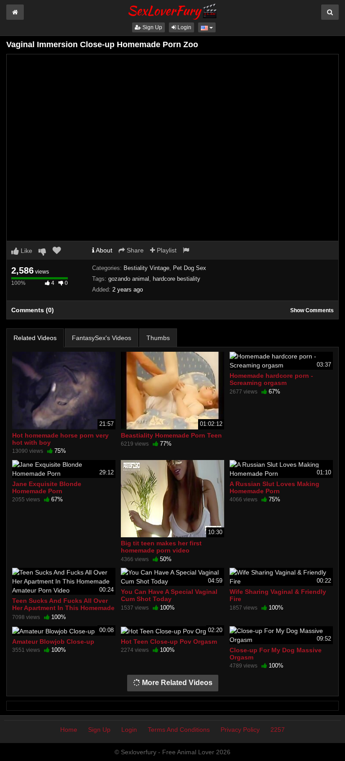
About (103, 250)
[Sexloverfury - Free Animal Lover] (172, 10)
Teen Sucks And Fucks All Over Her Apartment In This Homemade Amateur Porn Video (63, 608)
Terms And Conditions (179, 729)
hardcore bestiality (176, 278)
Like (25, 250)
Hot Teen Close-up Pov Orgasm (169, 641)
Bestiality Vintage (146, 268)
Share (134, 250)
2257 (277, 729)
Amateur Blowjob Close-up (53, 641)
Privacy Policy (240, 729)
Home (68, 729)
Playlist (166, 250)
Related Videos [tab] (35, 337)
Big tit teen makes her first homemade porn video (161, 547)
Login (183, 27)
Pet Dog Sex (189, 268)
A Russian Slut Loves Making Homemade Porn (274, 487)
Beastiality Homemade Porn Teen (171, 435)
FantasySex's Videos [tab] (101, 337)
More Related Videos (176, 682)
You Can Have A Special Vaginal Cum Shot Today (169, 595)
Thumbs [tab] (158, 337)
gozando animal (128, 278)
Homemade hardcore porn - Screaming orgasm (271, 379)
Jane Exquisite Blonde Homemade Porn (46, 487)
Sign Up (151, 27)
